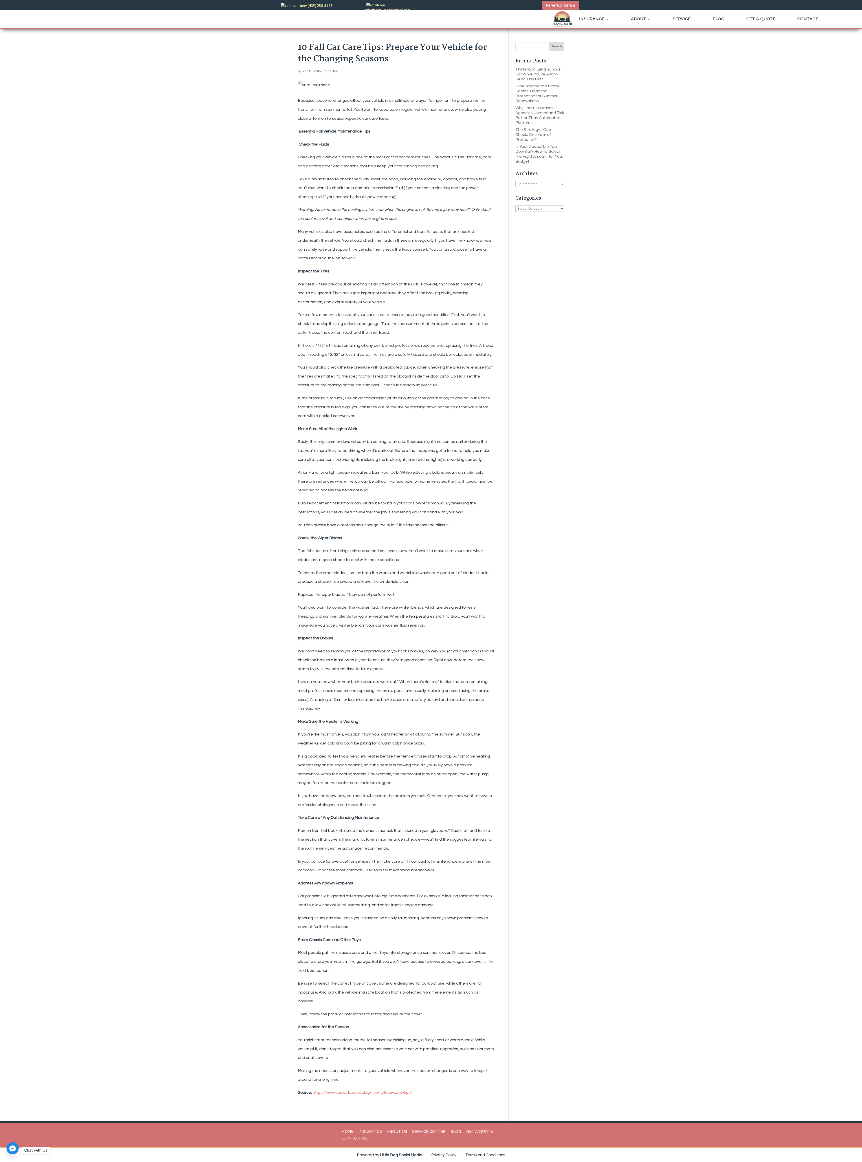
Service (682, 19)
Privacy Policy (443, 1155)
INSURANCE (370, 1132)
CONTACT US (354, 1138)
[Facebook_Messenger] (13, 1150)
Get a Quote (761, 19)
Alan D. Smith (311, 71)
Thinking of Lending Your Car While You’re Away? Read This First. (538, 74)
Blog (718, 19)
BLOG (456, 1132)
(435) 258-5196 (319, 5)
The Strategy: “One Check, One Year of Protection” (533, 135)
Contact (807, 19)
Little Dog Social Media (401, 1155)
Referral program (560, 5)
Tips (335, 71)
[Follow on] (454, 6)
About (638, 19)
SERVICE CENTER (429, 1132)
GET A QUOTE (479, 1132)
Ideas (327, 71)
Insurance (592, 19)
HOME (348, 1132)
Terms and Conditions (485, 1155)
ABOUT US (397, 1132)
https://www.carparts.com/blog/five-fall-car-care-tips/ (362, 1092)
